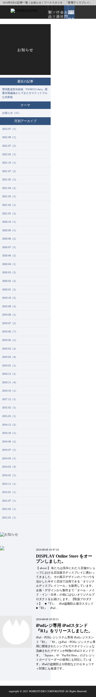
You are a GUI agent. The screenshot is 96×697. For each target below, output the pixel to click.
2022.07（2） (10, 145)
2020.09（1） (10, 230)
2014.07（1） (10, 449)
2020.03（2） (10, 272)
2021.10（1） (10, 162)
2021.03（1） (10, 196)
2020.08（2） (10, 238)
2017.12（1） (10, 399)
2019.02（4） (10, 356)
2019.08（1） (10, 314)
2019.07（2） (10, 323)
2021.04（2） (10, 188)
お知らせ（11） (11, 112)
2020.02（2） (10, 280)
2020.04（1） (10, 264)
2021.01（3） (10, 213)
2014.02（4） (10, 466)
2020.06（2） (10, 255)
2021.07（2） (10, 171)
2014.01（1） (10, 475)
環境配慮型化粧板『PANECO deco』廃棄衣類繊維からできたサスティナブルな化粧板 (24, 93)
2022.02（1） (10, 154)
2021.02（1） (10, 204)
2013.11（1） (10, 483)
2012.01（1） (10, 517)
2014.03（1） (10, 458)
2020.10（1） (10, 221)
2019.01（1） (10, 365)
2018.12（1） (10, 373)
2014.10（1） (10, 432)
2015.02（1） (10, 407)
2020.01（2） (10, 289)
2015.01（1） (10, 416)
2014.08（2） (10, 441)
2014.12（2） (10, 424)
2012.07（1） (10, 500)
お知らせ (25, 50)
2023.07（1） (10, 128)
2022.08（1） (10, 137)
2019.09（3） (10, 306)
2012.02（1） (10, 508)
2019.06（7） (10, 331)
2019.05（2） (10, 340)
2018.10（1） (10, 390)
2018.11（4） (10, 382)
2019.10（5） (10, 297)
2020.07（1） (10, 247)
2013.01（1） (10, 492)
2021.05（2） (10, 179)
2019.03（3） (10, 348)
